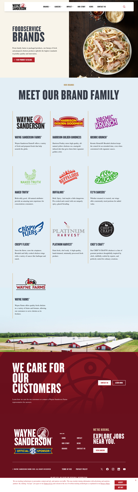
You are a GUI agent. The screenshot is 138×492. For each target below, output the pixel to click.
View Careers (100, 450)
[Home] (19, 6)
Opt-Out (120, 487)
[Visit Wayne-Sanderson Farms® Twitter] (102, 469)
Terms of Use (67, 469)
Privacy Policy (82, 469)
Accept (120, 482)
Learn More (119, 383)
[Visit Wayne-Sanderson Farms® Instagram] (113, 469)
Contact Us (104, 383)
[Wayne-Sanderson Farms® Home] (33, 441)
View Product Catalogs (24, 60)
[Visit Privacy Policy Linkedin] (118, 469)
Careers (58, 6)
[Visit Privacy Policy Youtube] (124, 469)
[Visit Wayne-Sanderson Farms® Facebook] (107, 469)
